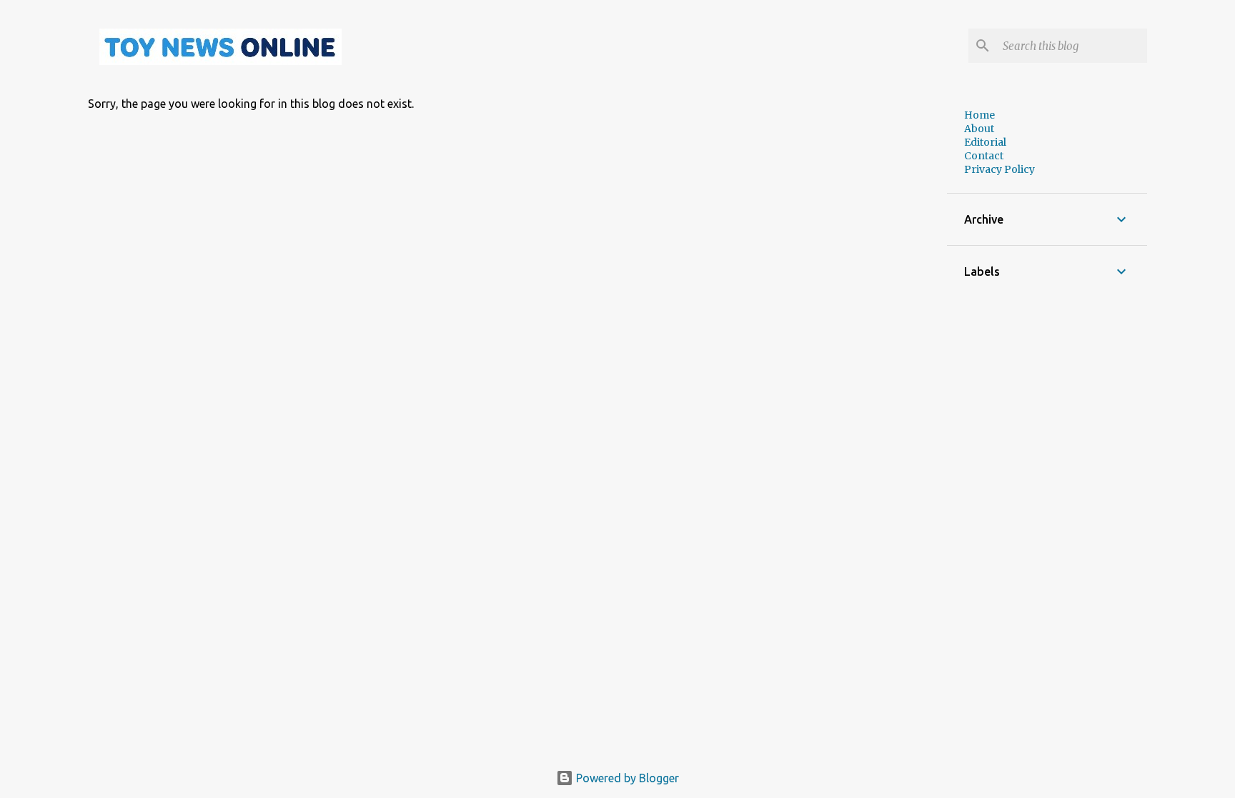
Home (979, 115)
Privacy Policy (999, 169)
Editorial (985, 142)
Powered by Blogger (626, 778)
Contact (983, 155)
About (979, 128)
